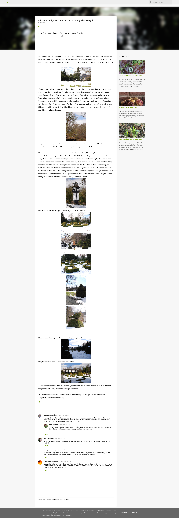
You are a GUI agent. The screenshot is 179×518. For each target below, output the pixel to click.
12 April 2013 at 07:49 (59, 450)
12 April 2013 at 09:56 (65, 461)
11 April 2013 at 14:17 (65, 424)
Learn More (125, 513)
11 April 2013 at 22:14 (60, 438)
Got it (134, 513)
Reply (46, 434)
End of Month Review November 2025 (130, 76)
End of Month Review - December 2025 (130, 139)
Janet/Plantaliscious (51, 461)
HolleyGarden (49, 438)
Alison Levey (54, 424)
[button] (39, 26)
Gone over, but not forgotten (128, 107)
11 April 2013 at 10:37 (63, 415)
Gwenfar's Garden (50, 415)
